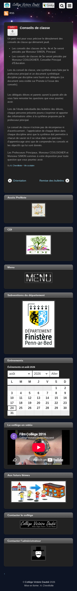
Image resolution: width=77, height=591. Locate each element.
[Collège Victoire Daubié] (29, 6)
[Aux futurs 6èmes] (38, 491)
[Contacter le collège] (38, 524)
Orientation (19, 180)
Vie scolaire (29, 165)
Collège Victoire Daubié (37, 582)
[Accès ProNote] (38, 210)
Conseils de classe (35, 28)
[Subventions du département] (38, 324)
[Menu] (38, 277)
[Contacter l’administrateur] (38, 553)
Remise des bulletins (51, 180)
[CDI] (38, 245)
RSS (12, 13)
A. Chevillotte (16, 165)
